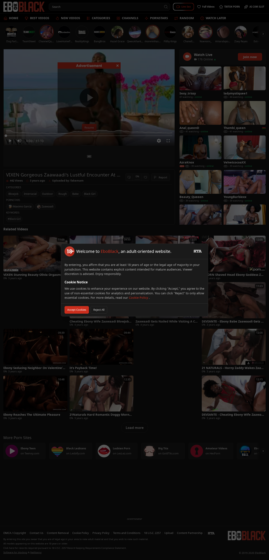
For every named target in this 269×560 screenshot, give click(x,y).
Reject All (98, 310)
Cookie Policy (139, 298)
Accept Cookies (76, 310)
